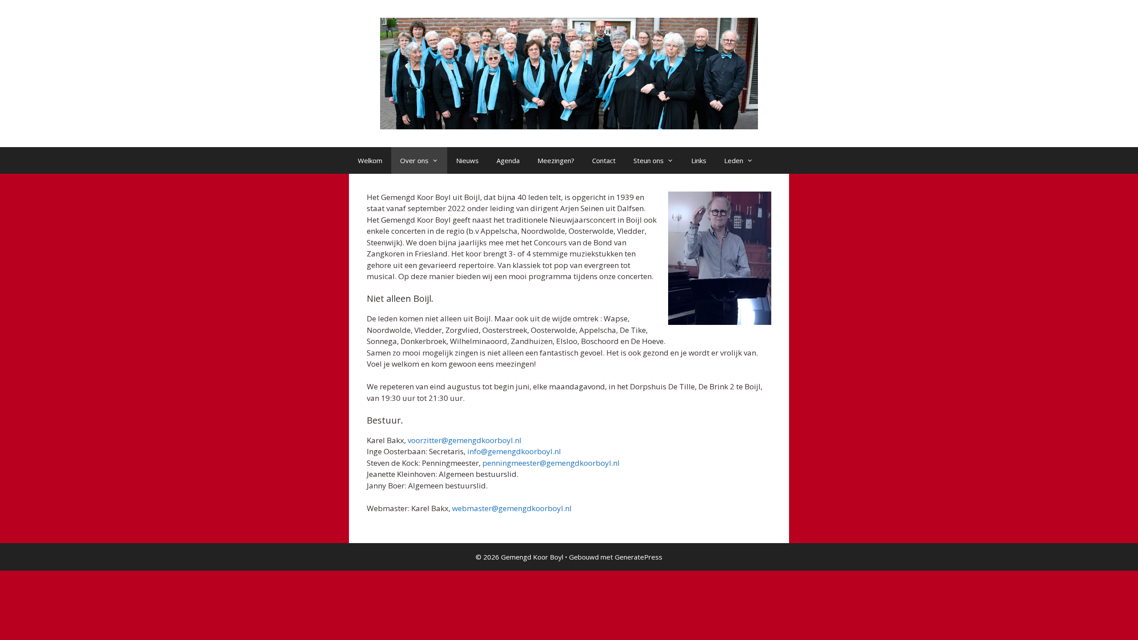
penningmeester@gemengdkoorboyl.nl (551, 463)
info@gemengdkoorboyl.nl (514, 451)
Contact (604, 160)
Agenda (508, 160)
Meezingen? (555, 160)
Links (698, 160)
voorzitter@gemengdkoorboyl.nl (464, 440)
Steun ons (648, 160)
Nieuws (467, 160)
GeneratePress (638, 556)
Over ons (414, 160)
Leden (733, 160)
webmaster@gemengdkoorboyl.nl (512, 508)
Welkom (370, 160)
